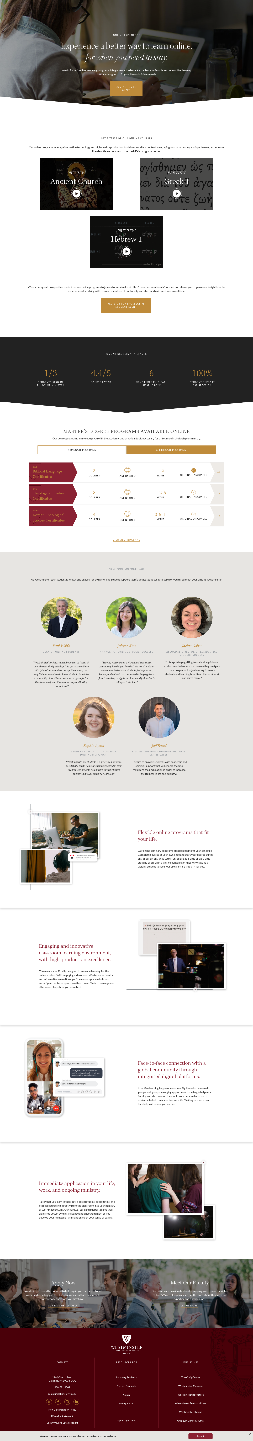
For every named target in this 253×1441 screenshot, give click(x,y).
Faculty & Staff (126, 1403)
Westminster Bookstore (191, 1394)
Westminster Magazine (190, 1385)
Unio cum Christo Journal (190, 1420)
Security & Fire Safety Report (62, 1422)
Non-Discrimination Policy (62, 1409)
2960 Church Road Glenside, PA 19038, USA (62, 1379)
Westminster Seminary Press (190, 1403)
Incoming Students (126, 1377)
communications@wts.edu (62, 1393)
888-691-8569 (62, 1387)
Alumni (126, 1394)
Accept (200, 1436)
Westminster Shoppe (190, 1411)
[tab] (82, 450)
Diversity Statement (62, 1416)
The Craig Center (190, 1377)
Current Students (126, 1386)
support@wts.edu (126, 1420)
